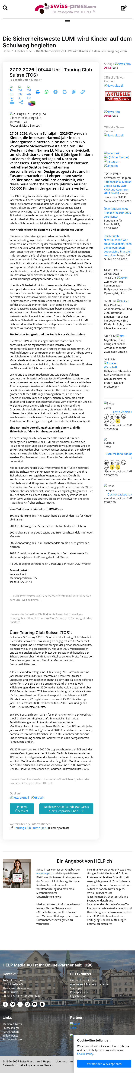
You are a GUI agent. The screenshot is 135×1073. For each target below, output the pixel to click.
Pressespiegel (11, 1028)
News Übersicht (21, 809)
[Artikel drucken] (38, 92)
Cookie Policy (85, 1054)
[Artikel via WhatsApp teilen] (47, 92)
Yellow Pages (10, 1035)
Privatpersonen (79, 992)
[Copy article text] (74, 92)
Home (7, 51)
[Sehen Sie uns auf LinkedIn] (111, 165)
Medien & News (12, 1024)
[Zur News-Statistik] (32, 103)
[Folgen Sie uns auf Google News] (65, 92)
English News (78, 996)
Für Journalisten (12, 1039)
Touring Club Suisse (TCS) (31, 828)
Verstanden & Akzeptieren (104, 1064)
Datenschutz (10, 1065)
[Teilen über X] (20, 92)
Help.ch (47, 1061)
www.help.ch (44, 873)
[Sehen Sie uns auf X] (116, 157)
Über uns (61, 1061)
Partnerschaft (11, 1031)
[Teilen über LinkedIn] (29, 92)
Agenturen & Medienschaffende (89, 984)
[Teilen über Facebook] (11, 92)
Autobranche (23, 51)
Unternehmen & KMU (83, 980)
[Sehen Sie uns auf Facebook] (111, 153)
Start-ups (75, 988)
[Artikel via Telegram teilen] (55, 92)
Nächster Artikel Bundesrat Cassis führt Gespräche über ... (66, 809)
